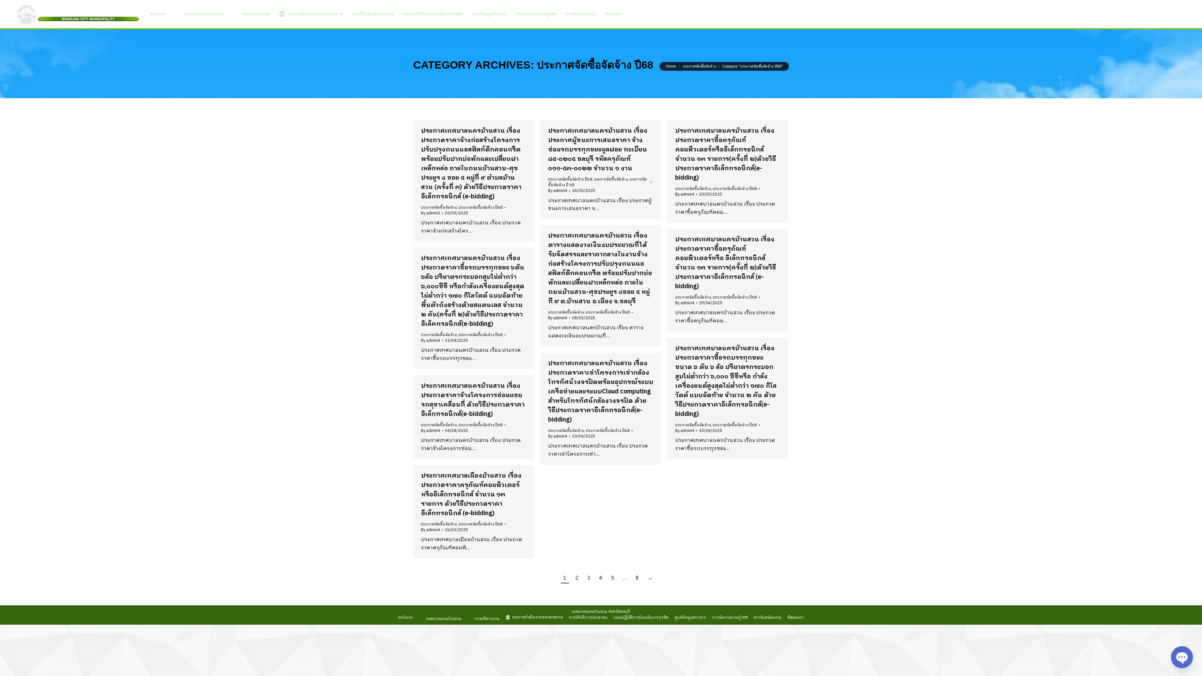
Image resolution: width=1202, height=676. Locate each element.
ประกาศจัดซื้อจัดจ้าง (439, 207)
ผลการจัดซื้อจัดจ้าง (611, 179)
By (430, 213)
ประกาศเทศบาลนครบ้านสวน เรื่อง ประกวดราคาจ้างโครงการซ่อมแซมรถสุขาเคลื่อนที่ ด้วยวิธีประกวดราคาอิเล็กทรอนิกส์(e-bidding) (473, 400)
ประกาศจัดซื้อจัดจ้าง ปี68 (481, 207)
